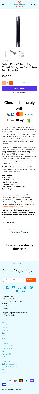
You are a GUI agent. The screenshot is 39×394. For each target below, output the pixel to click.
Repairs (4, 369)
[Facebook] (7, 287)
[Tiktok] (25, 287)
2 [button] (19, 47)
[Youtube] (13, 287)
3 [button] (21, 47)
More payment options (19, 92)
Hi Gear (4, 336)
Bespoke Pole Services (10, 367)
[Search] (31, 4)
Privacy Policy (7, 348)
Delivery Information (9, 364)
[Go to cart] (35, 4)
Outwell (4, 319)
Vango (4, 322)
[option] (19, 31)
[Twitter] (17, 291)
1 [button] (18, 47)
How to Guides (7, 354)
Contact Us (6, 361)
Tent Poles (5, 61)
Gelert (4, 333)
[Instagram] (19, 287)
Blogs (4, 351)
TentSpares (17, 389)
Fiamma (5, 327)
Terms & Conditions (9, 346)
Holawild (5, 325)
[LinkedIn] (23, 291)
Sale (3, 357)
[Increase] (11, 83)
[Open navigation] (3, 4)
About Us (5, 343)
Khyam (4, 338)
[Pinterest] (31, 287)
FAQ (3, 372)
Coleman (5, 330)
